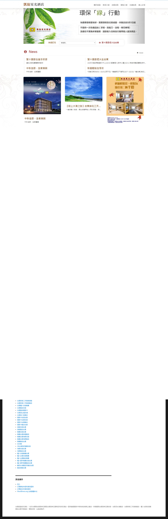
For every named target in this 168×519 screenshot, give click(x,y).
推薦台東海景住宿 (23, 437)
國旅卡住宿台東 (22, 417)
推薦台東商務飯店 (23, 434)
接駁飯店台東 (21, 429)
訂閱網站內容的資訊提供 (25, 487)
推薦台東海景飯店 (23, 439)
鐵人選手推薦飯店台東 (24, 463)
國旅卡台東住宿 (22, 420)
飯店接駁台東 (21, 468)
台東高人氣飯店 (22, 415)
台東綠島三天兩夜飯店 (24, 403)
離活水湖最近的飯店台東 (25, 465)
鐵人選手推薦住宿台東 (24, 461)
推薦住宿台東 (21, 432)
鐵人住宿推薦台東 (23, 453)
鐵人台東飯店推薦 (23, 458)
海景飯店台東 (21, 451)
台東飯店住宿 (21, 408)
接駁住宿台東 (21, 427)
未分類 (19, 444)
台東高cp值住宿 (22, 413)
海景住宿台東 (21, 449)
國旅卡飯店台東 (22, 425)
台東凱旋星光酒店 (21, 507)
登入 (18, 484)
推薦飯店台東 (21, 441)
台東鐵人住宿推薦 (23, 405)
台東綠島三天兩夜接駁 (24, 401)
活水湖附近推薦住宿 (24, 446)
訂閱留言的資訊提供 (24, 489)
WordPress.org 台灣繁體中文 (27, 491)
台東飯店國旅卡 (22, 410)
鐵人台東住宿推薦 (23, 456)
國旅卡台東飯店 (22, 422)
